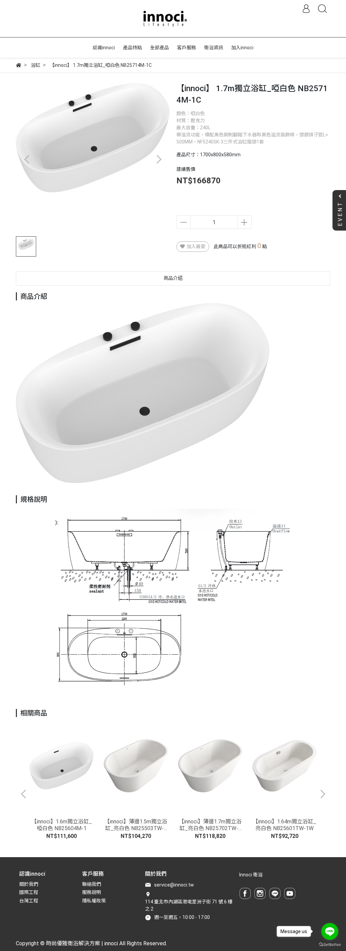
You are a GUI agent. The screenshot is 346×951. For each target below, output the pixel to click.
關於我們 (28, 884)
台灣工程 (28, 900)
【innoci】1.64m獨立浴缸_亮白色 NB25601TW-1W (284, 824)
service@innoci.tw (174, 885)
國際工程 (28, 892)
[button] (158, 159)
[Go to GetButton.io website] (330, 944)
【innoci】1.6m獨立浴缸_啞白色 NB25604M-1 (61, 824)
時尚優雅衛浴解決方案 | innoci (82, 943)
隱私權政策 (94, 900)
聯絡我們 (91, 884)
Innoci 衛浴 (251, 874)
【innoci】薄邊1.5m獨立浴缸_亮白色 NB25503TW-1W (135, 825)
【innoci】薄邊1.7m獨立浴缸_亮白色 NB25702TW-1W (210, 825)
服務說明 (91, 892)
